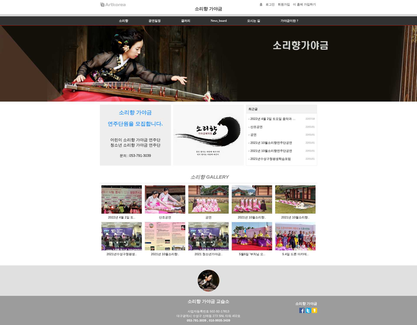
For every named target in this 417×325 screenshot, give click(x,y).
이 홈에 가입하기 (304, 4)
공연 (208, 217)
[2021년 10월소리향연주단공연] (252, 212)
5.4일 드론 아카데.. (295, 254)
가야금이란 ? (289, 20)
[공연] (208, 212)
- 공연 (252, 134)
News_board (219, 20)
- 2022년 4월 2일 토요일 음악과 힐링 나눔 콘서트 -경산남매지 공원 (273, 119)
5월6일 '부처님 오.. (252, 254)
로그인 (270, 4)
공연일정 (155, 20)
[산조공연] (165, 212)
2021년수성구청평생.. (122, 254)
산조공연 (165, 217)
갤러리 (185, 20)
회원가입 (284, 4)
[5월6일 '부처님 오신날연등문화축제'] (252, 249)
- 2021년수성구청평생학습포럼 (269, 159)
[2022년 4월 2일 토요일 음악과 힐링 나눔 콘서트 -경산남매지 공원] (121, 212)
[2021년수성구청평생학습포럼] (121, 249)
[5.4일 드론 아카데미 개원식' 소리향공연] (295, 249)
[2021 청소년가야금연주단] (208, 249)
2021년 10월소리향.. (252, 217)
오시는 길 (253, 20)
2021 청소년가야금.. (208, 254)
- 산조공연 (255, 127)
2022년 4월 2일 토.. (121, 217)
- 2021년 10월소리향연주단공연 (270, 142)
